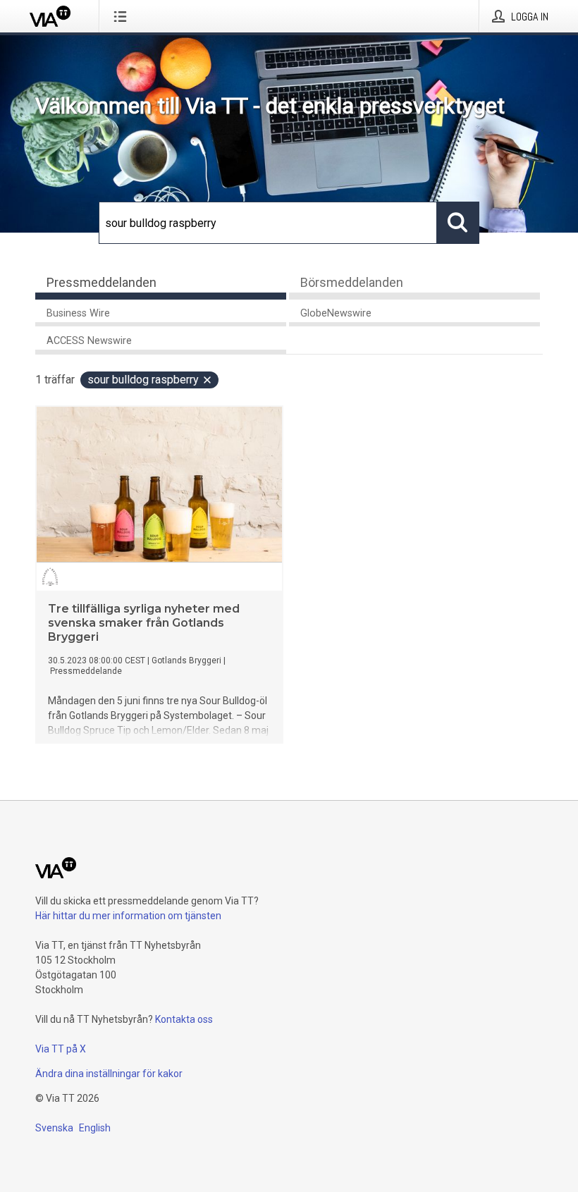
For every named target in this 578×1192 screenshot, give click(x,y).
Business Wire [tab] (78, 313)
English (95, 1127)
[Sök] (458, 223)
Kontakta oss (184, 1019)
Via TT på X (60, 1049)
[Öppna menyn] (123, 16)
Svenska (54, 1127)
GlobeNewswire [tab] (335, 313)
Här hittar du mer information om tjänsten (128, 915)
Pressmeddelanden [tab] (101, 282)
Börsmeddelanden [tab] (351, 282)
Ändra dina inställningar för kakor (109, 1073)
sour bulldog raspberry (143, 379)
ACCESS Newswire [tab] (89, 341)
